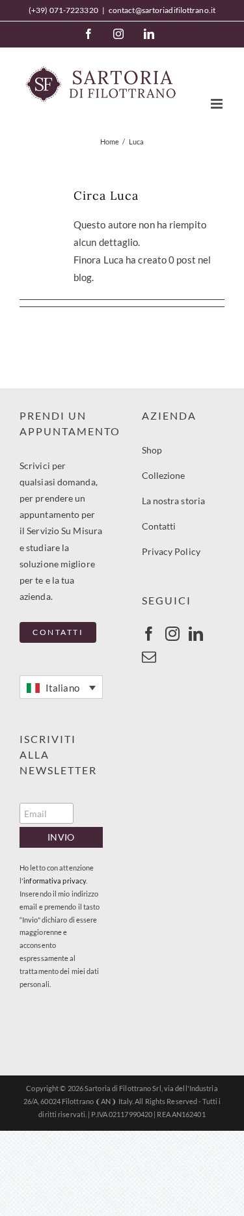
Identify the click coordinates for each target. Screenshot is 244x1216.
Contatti (159, 526)
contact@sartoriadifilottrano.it (162, 10)
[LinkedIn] (149, 34)
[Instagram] (118, 34)
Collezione (163, 475)
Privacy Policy (171, 551)
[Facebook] (88, 34)
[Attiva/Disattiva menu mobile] (217, 104)
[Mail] (149, 657)
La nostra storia (174, 500)
